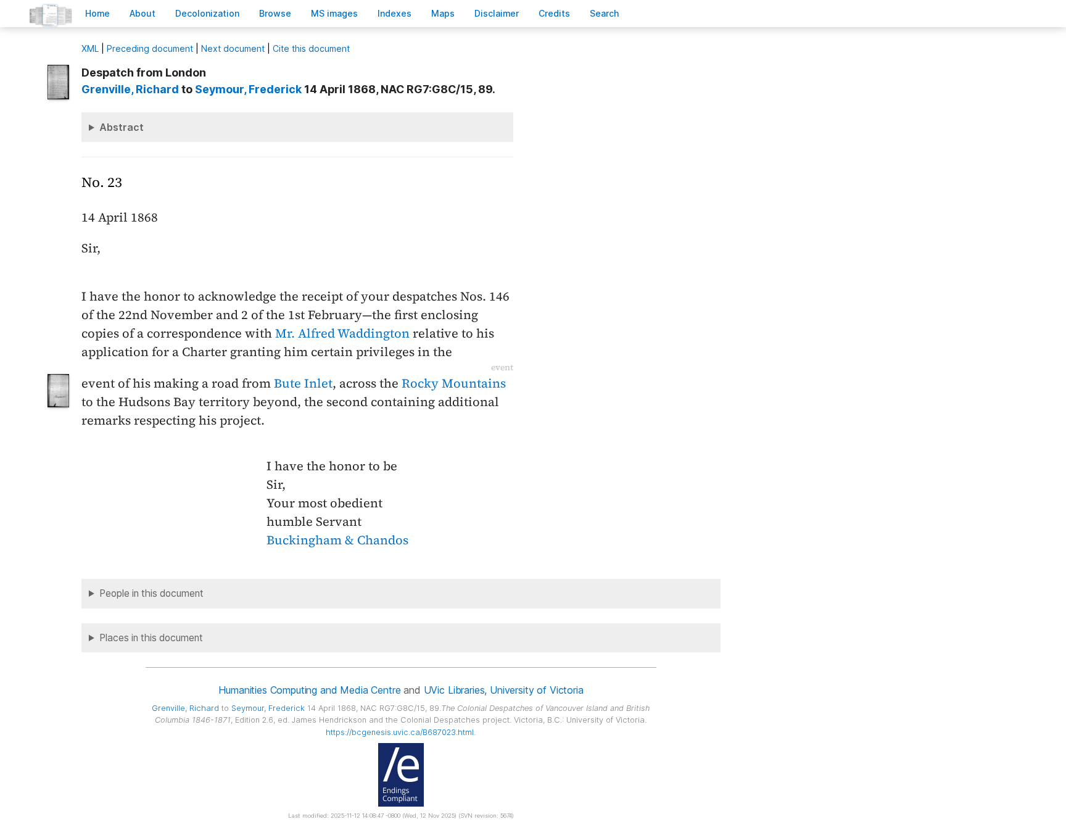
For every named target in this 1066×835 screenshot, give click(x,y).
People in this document (151, 593)
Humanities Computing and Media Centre (309, 690)
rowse (275, 13)
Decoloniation (207, 13)
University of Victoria (536, 690)
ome (97, 13)
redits (554, 13)
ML (90, 48)
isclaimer (496, 13)
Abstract (121, 127)
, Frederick (248, 89)
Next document (233, 48)
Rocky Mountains (454, 383)
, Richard (130, 89)
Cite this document (311, 48)
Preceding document (150, 48)
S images (334, 13)
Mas (443, 13)
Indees (394, 13)
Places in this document (151, 638)
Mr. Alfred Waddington (342, 333)
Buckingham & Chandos (337, 540)
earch (604, 13)
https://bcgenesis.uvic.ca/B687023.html (400, 732)
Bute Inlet (303, 383)
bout (142, 13)
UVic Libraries (454, 690)
